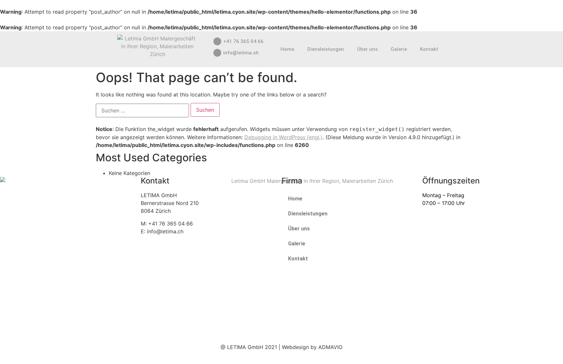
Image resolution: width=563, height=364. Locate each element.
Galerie (399, 49)
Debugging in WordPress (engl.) (283, 137)
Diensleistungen (325, 49)
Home (287, 49)
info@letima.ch (241, 53)
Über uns (367, 49)
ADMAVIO (330, 347)
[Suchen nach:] (142, 110)
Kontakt (429, 49)
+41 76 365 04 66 (243, 41)
